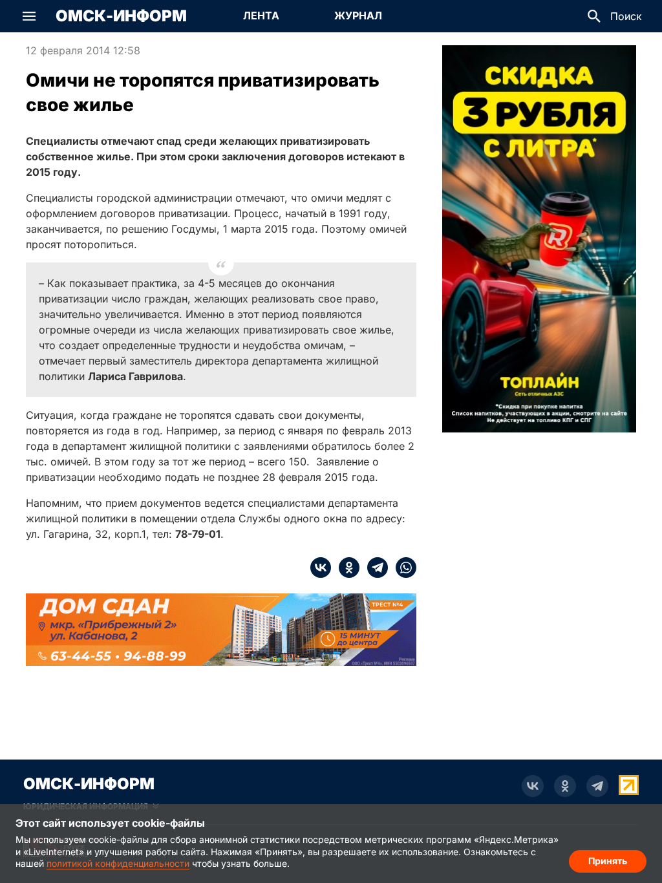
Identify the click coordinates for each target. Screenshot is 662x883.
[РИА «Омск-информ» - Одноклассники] (565, 786)
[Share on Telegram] (373, 567)
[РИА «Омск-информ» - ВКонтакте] (533, 786)
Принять (607, 860)
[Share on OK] (345, 567)
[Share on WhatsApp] (402, 567)
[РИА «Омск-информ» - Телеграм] (597, 786)
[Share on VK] (320, 567)
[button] (29, 16)
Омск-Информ (121, 16)
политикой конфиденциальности (118, 863)
